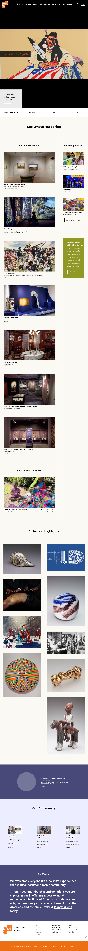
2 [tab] (43, 509)
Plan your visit (63, 907)
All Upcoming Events (73, 220)
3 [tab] (45, 509)
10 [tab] (45, 511)
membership (36, 891)
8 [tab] (41, 511)
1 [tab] (41, 509)
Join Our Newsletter (8, 940)
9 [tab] (43, 511)
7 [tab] (54, 509)
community (58, 885)
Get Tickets (33, 112)
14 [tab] (54, 511)
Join (77, 112)
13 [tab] (52, 511)
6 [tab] (52, 509)
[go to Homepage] (4, 4)
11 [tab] (47, 511)
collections (31, 899)
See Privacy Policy (61, 946)
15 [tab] (54, 513)
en (83, 4)
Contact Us (17, 932)
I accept (72, 946)
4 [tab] (47, 509)
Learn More (73, 272)
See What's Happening (11, 112)
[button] (44, 54)
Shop (55, 112)
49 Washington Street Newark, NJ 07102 (19, 928)
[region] (44, 54)
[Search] (77, 4)
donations (58, 891)
